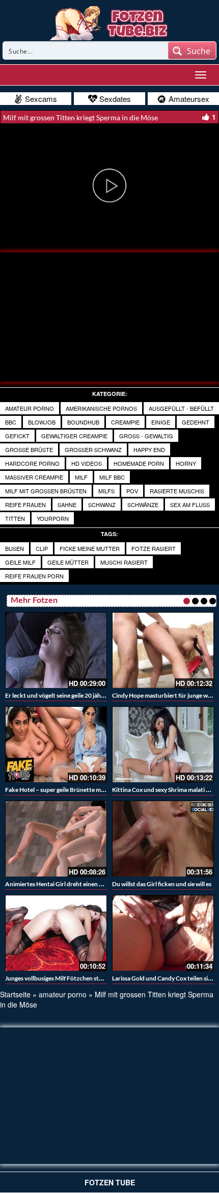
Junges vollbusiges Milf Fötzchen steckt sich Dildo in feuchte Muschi (96, 978)
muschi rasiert (124, 562)
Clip (42, 548)
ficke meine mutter (90, 548)
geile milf (20, 562)
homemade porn (139, 463)
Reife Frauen (25, 504)
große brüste (29, 449)
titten (15, 518)
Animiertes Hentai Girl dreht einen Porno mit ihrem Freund (84, 884)
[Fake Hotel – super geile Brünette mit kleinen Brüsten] (56, 744)
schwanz (102, 504)
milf (81, 477)
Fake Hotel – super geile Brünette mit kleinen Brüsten (77, 789)
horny (186, 463)
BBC (10, 422)
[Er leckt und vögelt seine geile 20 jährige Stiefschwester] (56, 650)
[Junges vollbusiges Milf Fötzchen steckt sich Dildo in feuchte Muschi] (56, 933)
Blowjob (42, 422)
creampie (125, 422)
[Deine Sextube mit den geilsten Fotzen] (110, 22)
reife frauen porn (34, 576)
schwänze (142, 504)
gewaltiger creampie (74, 436)
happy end (149, 449)
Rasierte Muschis (177, 491)
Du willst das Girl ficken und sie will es (161, 884)
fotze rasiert (153, 548)
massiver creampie (34, 477)
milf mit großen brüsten (46, 491)
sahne (67, 504)
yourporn (53, 518)
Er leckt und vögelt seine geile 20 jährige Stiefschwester (78, 695)
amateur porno (29, 408)
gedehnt (195, 422)
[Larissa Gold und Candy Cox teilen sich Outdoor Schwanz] (163, 933)
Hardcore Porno (32, 463)
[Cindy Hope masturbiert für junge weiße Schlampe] (163, 650)
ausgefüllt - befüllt (181, 408)
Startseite (15, 994)
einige (160, 422)
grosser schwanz (93, 449)
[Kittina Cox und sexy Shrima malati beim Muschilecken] (163, 744)
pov (132, 491)
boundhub (83, 422)
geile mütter (68, 562)
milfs (106, 491)
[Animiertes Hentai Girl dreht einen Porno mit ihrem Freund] (56, 839)
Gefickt (17, 436)
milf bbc (112, 477)
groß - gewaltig (146, 436)
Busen (14, 548)
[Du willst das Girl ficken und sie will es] (163, 839)
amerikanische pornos (101, 408)
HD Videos (86, 463)
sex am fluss (190, 504)
